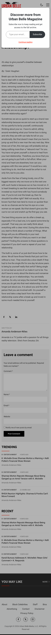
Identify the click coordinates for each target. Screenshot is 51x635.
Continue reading (25, 42)
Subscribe (37, 34)
